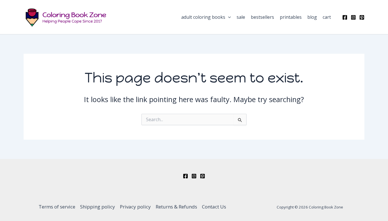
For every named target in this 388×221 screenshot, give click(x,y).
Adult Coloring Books (203, 17)
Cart (327, 17)
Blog (312, 17)
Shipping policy (97, 206)
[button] (228, 17)
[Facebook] (344, 17)
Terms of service (57, 206)
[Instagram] (353, 17)
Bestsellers (262, 17)
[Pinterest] (361, 17)
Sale (241, 17)
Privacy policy (135, 206)
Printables (291, 17)
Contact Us (214, 206)
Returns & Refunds (176, 206)
